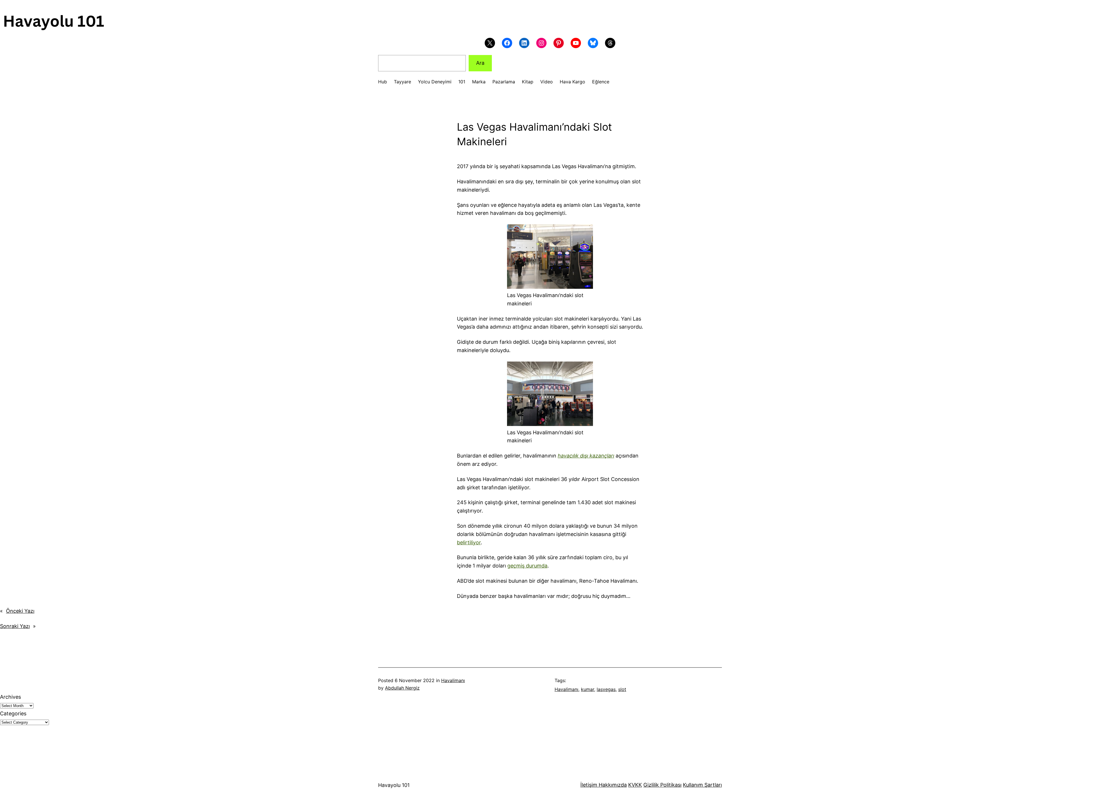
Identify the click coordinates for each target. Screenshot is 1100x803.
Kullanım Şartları (702, 785)
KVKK (635, 785)
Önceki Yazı (20, 611)
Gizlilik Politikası (662, 785)
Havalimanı (453, 680)
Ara (480, 63)
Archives (10, 697)
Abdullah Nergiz (402, 688)
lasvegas (606, 689)
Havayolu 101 (394, 785)
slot (622, 689)
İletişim (588, 785)
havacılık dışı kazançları (586, 456)
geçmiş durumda (527, 566)
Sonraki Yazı (15, 626)
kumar (587, 689)
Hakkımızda (612, 785)
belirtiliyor (469, 542)
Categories (13, 713)
